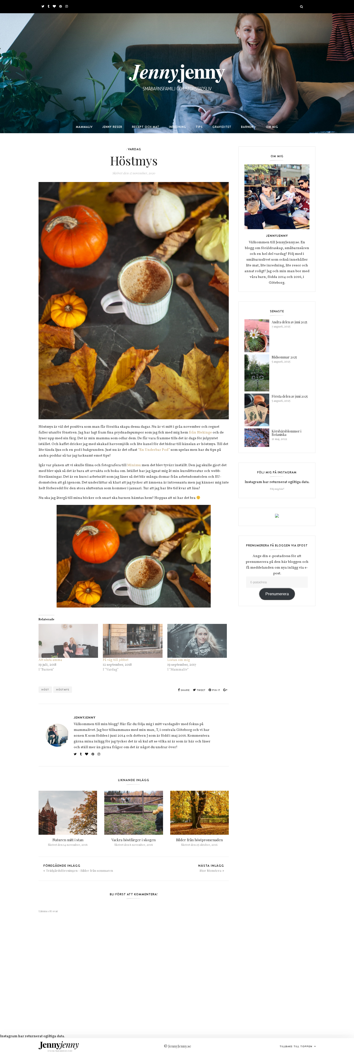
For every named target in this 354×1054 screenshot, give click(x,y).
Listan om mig (178, 660)
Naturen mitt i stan (67, 839)
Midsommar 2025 (284, 357)
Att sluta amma (50, 660)
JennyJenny (85, 717)
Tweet (200, 690)
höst (45, 689)
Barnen (247, 127)
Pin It (215, 690)
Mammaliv (84, 127)
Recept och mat (145, 127)
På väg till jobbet (115, 660)
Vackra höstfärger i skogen (133, 839)
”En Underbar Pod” (154, 449)
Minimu (134, 465)
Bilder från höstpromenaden (199, 839)
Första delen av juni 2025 (290, 396)
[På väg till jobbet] (132, 641)
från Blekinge (200, 432)
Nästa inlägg (211, 867)
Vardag (134, 149)
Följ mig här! (277, 489)
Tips (199, 127)
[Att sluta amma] (68, 641)
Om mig (272, 127)
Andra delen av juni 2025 (289, 322)
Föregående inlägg (78, 867)
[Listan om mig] (197, 641)
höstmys (62, 689)
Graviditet (221, 127)
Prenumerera (277, 594)
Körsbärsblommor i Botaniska (286, 433)
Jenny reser (112, 127)
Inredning (177, 127)
